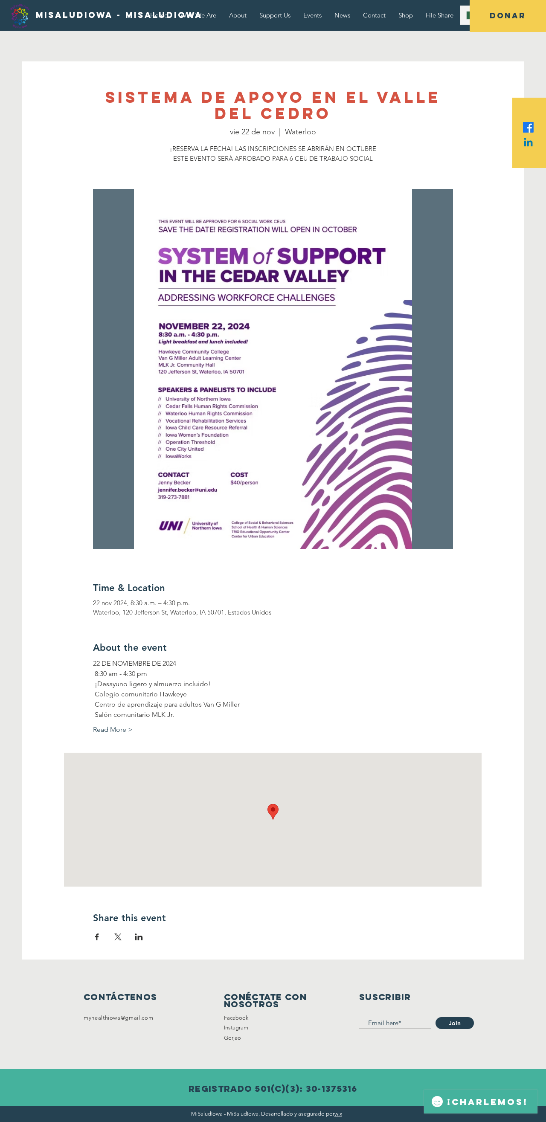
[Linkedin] (528, 143)
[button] (508, 16)
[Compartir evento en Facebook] (97, 937)
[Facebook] (528, 127)
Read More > (113, 729)
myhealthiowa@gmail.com (118, 1018)
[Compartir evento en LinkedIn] (139, 937)
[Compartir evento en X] (118, 937)
